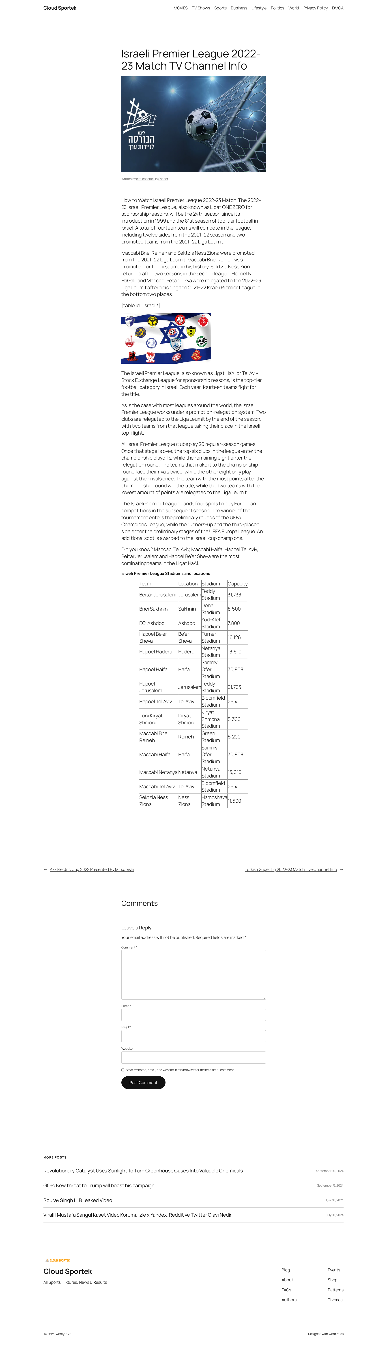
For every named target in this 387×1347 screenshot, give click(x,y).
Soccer (163, 179)
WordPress (336, 1334)
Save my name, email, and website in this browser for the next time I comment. (180, 1070)
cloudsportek (145, 179)
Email (126, 1027)
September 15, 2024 (330, 1171)
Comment (129, 947)
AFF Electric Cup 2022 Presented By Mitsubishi (92, 869)
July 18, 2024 (335, 1215)
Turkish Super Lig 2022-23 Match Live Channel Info (291, 869)
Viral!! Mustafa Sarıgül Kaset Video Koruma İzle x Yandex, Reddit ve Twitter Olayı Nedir (137, 1215)
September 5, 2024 (330, 1185)
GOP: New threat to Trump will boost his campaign (99, 1185)
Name (126, 1006)
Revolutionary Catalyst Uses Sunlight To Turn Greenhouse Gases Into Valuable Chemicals (143, 1171)
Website (127, 1048)
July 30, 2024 (334, 1200)
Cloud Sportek (59, 7)
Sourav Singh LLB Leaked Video (77, 1200)
